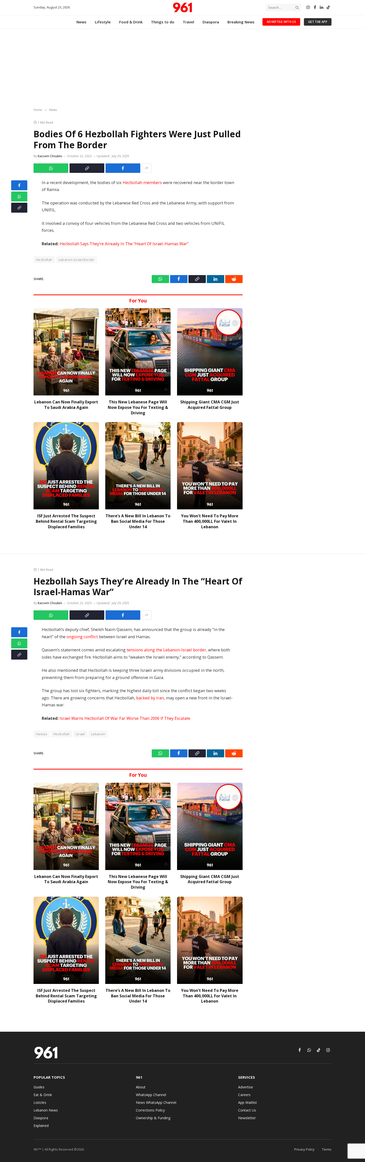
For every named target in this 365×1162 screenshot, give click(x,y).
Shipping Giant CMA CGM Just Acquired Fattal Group (209, 404)
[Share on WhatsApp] (51, 168)
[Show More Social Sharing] (146, 168)
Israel (80, 734)
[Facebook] (19, 185)
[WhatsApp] (19, 196)
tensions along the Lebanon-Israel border (166, 650)
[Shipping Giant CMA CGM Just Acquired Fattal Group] (209, 351)
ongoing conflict (82, 636)
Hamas (41, 734)
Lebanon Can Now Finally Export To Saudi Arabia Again (66, 404)
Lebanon (98, 734)
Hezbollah (44, 259)
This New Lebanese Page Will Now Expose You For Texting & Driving (138, 407)
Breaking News (241, 21)
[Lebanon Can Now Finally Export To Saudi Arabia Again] (66, 351)
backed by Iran (150, 698)
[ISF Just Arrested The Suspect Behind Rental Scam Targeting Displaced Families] (66, 465)
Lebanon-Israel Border (77, 259)
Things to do (162, 21)
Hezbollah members (142, 182)
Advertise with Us (281, 22)
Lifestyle (103, 21)
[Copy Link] (87, 168)
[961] (182, 7)
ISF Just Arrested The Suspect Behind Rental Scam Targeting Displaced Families (66, 521)
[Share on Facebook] (123, 168)
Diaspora (211, 21)
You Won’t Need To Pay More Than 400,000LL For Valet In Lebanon (209, 521)
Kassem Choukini (50, 156)
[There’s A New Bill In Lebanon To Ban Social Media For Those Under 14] (138, 465)
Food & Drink (131, 21)
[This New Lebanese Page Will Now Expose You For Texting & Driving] (138, 351)
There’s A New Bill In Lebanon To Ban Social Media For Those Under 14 (138, 521)
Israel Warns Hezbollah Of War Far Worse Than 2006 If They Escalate (125, 718)
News (81, 21)
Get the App (317, 22)
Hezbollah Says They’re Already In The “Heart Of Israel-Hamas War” (124, 243)
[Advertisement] (182, 68)
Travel (188, 21)
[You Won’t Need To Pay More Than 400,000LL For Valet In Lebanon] (209, 465)
